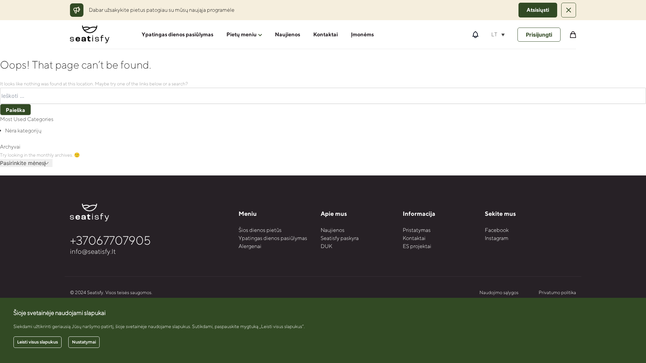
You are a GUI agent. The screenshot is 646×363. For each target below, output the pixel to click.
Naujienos (287, 34)
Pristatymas (417, 230)
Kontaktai (325, 34)
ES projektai (417, 246)
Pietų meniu (241, 34)
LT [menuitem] (494, 34)
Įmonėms (362, 34)
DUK (326, 246)
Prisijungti (539, 34)
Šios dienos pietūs (260, 230)
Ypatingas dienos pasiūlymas (177, 34)
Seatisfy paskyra (340, 238)
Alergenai (250, 246)
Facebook (497, 230)
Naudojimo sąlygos (498, 292)
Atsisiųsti (538, 10)
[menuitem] (498, 34)
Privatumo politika (557, 292)
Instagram (496, 238)
